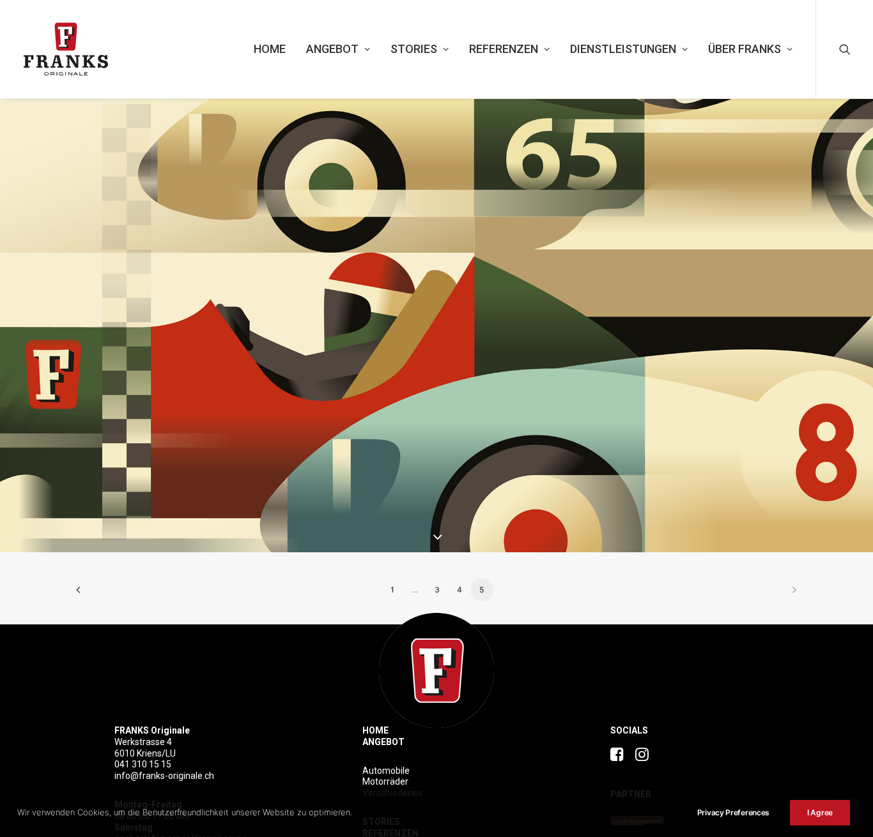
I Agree (820, 812)
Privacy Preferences (733, 812)
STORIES (413, 49)
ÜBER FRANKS (744, 49)
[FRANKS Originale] (436, 670)
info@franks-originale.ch (164, 776)
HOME (270, 49)
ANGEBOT (332, 49)
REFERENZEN (503, 49)
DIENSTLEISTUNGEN (623, 49)
